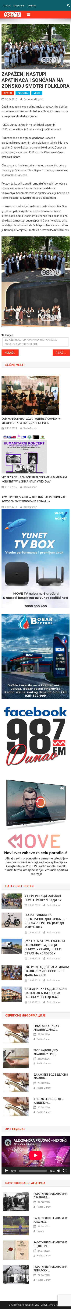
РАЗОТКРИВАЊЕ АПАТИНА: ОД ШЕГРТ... (51, 1244)
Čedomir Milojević (33, 99)
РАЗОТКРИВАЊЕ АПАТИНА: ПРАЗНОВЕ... (51, 1195)
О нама (7, 5)
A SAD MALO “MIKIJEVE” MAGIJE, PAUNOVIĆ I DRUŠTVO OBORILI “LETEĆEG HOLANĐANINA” (63, 352)
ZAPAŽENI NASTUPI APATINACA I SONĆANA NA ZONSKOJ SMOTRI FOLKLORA (31, 342)
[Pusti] (6, 1171)
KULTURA (23, 93)
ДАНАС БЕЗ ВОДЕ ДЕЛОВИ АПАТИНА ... (51, 1076)
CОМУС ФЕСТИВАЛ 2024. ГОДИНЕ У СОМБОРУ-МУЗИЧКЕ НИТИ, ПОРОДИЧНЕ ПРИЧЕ (31, 420)
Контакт (32, 5)
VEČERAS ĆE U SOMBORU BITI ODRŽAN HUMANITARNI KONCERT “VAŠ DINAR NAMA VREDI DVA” (34, 479)
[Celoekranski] (65, 1171)
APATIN (8, 93)
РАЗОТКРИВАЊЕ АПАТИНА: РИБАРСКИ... (51, 1268)
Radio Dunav (30, 428)
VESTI (37, 93)
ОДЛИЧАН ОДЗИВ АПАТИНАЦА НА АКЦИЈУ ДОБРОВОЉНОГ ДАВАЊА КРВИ (47, 971)
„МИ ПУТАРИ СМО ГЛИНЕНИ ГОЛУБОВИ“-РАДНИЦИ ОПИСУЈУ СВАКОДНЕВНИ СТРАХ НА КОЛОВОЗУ (45, 947)
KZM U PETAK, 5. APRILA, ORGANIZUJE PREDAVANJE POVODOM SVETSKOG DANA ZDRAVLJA (34, 499)
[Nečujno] (59, 1171)
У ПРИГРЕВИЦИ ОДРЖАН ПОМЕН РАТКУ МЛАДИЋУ (43, 898)
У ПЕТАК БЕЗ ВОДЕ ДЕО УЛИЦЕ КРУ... (48, 1100)
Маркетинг (19, 5)
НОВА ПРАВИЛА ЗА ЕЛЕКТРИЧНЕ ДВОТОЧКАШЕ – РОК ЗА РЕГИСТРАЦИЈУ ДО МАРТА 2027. (46, 921)
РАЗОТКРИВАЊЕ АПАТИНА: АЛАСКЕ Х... (51, 1220)
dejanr (40, 1231)
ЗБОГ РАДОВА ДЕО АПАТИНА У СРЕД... (46, 1052)
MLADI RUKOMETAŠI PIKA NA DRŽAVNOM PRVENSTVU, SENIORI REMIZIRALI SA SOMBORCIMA (12, 352)
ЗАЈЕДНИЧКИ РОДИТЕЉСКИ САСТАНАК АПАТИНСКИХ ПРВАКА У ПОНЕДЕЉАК (46, 993)
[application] (36, 1155)
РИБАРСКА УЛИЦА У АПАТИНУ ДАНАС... (46, 1027)
